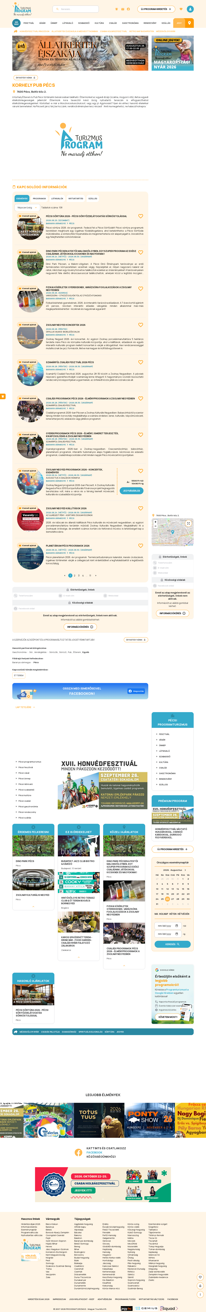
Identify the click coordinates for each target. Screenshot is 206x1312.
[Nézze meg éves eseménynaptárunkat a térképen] (189, 23)
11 (90, 575)
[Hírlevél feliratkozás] (116, 9)
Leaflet (190, 545)
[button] (172, 532)
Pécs (27, 91)
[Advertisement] (80, 734)
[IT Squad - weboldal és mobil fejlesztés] (169, 1308)
